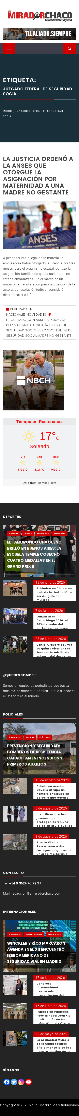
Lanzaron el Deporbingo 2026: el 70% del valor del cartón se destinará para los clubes (52, 624)
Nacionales (16, 314)
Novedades (36, 314)
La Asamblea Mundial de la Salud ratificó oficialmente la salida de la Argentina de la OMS (54, 1047)
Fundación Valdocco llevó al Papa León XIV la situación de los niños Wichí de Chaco (53, 1017)
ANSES (41, 319)
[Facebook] (6, 1082)
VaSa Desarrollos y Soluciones (54, 1105)
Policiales (45, 737)
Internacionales (34, 934)
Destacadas (15, 737)
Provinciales (54, 934)
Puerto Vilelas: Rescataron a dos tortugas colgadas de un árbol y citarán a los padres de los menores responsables (54, 852)
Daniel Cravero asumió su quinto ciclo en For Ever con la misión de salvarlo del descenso (54, 650)
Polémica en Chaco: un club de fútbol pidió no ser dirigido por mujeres (54, 594)
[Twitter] (14, 1082)
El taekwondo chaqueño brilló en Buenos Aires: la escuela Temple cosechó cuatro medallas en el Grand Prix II (34, 554)
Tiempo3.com (46, 482)
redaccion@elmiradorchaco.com (36, 893)
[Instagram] (21, 1082)
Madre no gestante (54, 335)
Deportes (13, 533)
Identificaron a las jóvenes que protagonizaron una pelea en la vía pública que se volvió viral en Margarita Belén (54, 823)
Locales (28, 533)
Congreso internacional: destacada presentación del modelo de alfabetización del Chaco (51, 995)
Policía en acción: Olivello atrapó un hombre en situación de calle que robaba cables (52, 793)
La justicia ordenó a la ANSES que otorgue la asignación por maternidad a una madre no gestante (38, 176)
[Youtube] (28, 1082)
